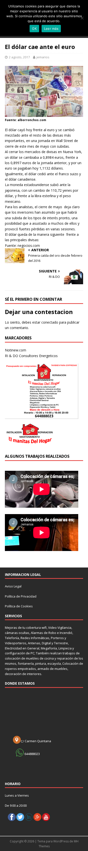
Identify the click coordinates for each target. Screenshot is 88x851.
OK (34, 29)
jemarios (42, 57)
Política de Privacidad (20, 596)
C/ (23, 741)
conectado (49, 322)
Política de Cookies (19, 606)
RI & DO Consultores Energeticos (31, 355)
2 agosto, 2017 (19, 57)
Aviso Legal (13, 586)
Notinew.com (15, 350)
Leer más (51, 29)
